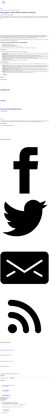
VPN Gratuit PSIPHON (6, 390)
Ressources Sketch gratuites (4, 361)
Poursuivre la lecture (5, 412)
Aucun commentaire (10, 14)
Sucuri (5, 399)
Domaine (1, 14)
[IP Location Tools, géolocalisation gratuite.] (24, 104)
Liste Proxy (3, 100)
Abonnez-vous (6, 410)
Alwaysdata (6, 398)
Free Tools (2, 397)
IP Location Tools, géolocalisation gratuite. (10, 109)
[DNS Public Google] (24, 84)
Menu (1, 8)
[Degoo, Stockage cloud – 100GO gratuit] (4, 384)
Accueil (3, 1)
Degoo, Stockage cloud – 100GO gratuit (8, 385)
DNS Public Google (5, 89)
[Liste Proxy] (24, 95)
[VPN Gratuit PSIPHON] (4, 389)
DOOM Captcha (2, 366)
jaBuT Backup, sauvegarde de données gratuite (7, 373)
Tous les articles (2, 125)
